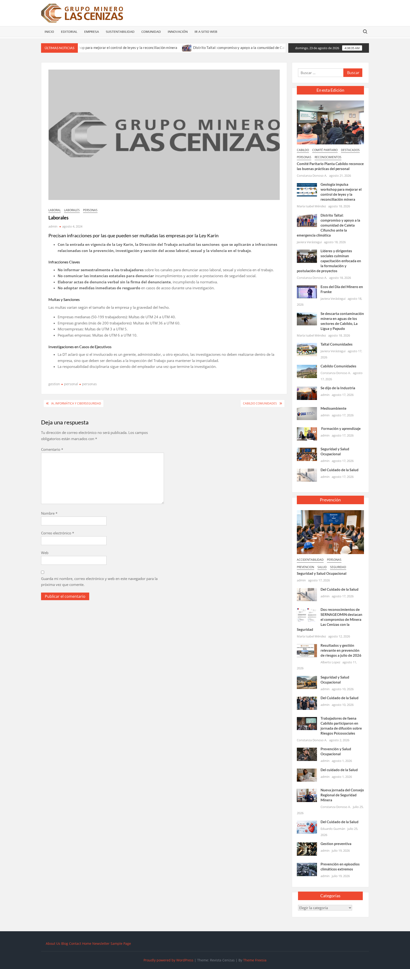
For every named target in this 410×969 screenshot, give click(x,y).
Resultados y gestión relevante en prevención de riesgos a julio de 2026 (341, 650)
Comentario (52, 449)
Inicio (49, 31)
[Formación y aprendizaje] (307, 433)
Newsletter (101, 943)
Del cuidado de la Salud (339, 770)
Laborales (72, 210)
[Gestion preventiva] (307, 848)
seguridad (338, 567)
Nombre (49, 513)
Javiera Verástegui (309, 242)
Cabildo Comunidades (260, 403)
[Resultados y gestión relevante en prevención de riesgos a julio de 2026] (307, 650)
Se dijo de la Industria (338, 388)
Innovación (178, 31)
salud (322, 567)
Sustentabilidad (120, 31)
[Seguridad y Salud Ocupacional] (307, 453)
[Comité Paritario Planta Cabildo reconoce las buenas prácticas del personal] (330, 121)
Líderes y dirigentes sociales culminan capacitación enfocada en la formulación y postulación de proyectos (329, 261)
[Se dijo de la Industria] (307, 392)
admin (52, 226)
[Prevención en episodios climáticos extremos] (307, 869)
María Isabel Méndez (311, 206)
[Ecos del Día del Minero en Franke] (307, 291)
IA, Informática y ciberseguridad (76, 403)
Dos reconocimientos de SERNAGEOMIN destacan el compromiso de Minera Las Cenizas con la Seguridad (329, 619)
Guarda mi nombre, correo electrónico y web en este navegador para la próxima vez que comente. (99, 581)
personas (90, 210)
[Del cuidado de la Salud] (307, 774)
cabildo (303, 150)
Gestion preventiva (336, 843)
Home (86, 943)
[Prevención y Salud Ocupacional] (307, 753)
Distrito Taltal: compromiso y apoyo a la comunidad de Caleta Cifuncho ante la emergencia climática (248, 47)
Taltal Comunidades (337, 344)
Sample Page (121, 943)
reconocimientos (328, 157)
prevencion (305, 567)
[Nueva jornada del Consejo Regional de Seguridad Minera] (307, 795)
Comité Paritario (325, 150)
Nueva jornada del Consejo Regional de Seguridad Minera (342, 795)
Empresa (91, 31)
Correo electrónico (57, 533)
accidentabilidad (310, 560)
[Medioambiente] (307, 413)
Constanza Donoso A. (312, 175)
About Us (53, 943)
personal (71, 384)
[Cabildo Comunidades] (307, 371)
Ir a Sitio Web (206, 31)
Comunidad (151, 31)
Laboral (54, 210)
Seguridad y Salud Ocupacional (321, 573)
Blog (64, 943)
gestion (54, 384)
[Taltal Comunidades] (307, 349)
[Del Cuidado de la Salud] (307, 474)
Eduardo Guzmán (333, 828)
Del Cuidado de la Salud (340, 470)
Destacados (350, 150)
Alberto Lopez (330, 662)
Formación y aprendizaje (341, 428)
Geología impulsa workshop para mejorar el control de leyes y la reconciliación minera (85, 47)
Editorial (69, 31)
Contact (75, 943)
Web (44, 552)
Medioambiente (333, 408)
